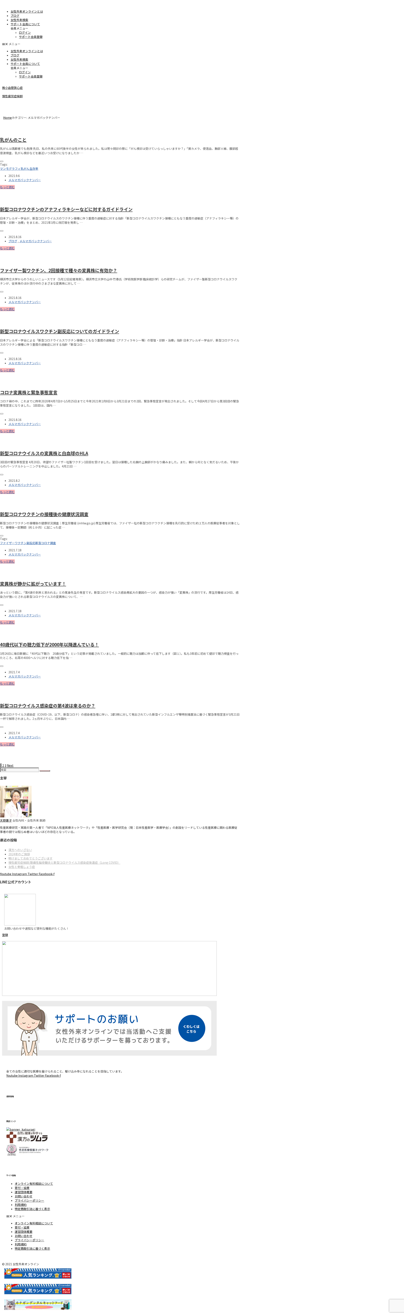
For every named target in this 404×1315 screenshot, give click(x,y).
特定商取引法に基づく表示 (32, 1209)
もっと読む (7, 187)
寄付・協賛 (22, 1188)
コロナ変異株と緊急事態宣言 (28, 392)
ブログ (15, 15)
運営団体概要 (23, 1192)
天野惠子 (6, 820)
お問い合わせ (23, 1196)
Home (7, 117)
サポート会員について (25, 24)
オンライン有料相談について (34, 1183)
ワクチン (21, 543)
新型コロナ (42, 543)
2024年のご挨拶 (19, 854)
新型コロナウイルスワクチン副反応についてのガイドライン (59, 331)
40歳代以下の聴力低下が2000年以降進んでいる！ (49, 644)
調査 (53, 543)
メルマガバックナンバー (24, 180)
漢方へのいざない (20, 850)
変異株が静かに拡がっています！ (33, 583)
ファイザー (7, 543)
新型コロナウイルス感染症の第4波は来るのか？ (47, 705)
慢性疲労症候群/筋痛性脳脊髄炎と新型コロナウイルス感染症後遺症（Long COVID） (64, 862)
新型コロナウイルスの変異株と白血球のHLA (44, 453)
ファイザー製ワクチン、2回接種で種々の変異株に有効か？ (58, 270)
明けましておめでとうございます (30, 858)
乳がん (25, 168)
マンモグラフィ (10, 168)
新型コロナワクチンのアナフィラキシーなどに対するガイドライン (66, 209)
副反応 (31, 543)
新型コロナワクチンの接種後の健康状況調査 (44, 514)
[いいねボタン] (1, 161)
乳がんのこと (13, 140)
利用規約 (21, 1205)
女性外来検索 (19, 20)
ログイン (25, 32)
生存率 (33, 168)
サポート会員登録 (31, 37)
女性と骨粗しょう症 (21, 867)
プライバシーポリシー (29, 1200)
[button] (202, 44)
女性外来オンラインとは (27, 11)
